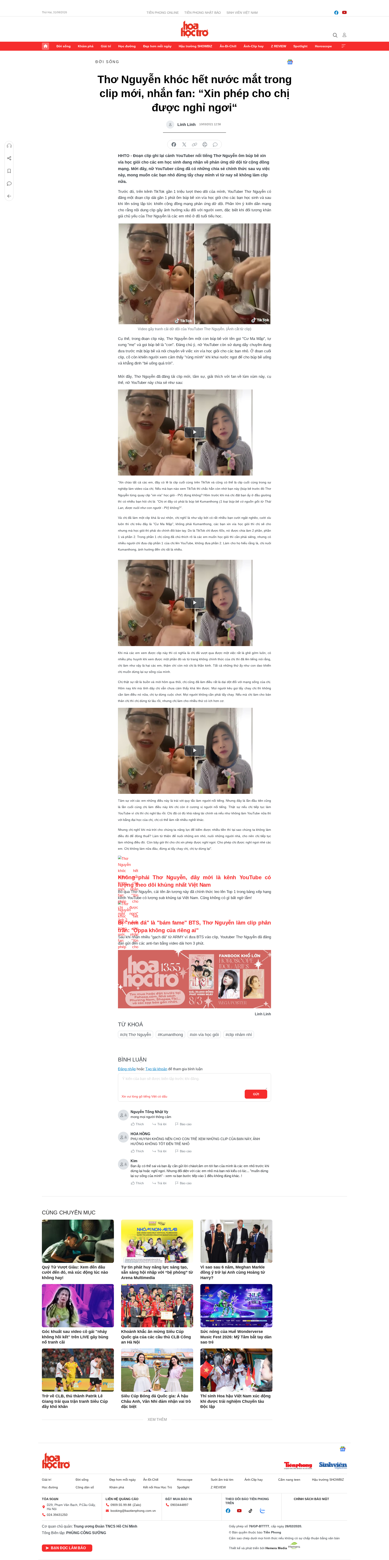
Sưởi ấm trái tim (222, 1479)
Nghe (9, 145)
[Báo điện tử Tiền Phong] (298, 1466)
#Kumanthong (170, 1034)
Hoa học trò (56, 1461)
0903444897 (179, 1505)
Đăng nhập (127, 1069)
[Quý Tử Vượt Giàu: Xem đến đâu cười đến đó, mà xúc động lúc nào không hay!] (78, 1241)
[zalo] (265, 1511)
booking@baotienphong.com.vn (133, 1510)
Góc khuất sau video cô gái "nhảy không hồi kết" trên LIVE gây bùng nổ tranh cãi (75, 1336)
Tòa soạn (50, 1499)
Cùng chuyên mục (68, 1212)
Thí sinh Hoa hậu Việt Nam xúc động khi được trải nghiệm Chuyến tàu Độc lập (235, 1401)
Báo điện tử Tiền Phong (195, 29)
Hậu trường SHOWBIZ (195, 46)
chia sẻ (173, 144)
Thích (140, 1124)
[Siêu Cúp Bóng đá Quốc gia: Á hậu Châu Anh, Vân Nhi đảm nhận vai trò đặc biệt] (157, 1370)
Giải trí (106, 46)
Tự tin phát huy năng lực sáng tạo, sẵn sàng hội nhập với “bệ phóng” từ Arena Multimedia (157, 1272)
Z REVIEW (278, 46)
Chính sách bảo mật (311, 1499)
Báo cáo (186, 1124)
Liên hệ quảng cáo (122, 1499)
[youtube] (344, 12)
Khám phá (85, 46)
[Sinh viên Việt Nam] (333, 1466)
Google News (290, 62)
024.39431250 (57, 1515)
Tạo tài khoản (156, 1069)
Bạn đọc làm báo (68, 1548)
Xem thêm (343, 46)
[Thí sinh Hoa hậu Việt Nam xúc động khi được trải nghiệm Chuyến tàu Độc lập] (236, 1370)
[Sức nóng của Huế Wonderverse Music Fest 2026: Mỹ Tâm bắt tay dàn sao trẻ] (236, 1305)
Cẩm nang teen (289, 1479)
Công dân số (85, 1487)
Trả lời (161, 1124)
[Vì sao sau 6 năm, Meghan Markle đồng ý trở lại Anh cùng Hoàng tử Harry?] (236, 1241)
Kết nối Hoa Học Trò (157, 1487)
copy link (194, 144)
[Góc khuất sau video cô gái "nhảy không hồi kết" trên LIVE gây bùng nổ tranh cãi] (78, 1305)
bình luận (215, 144)
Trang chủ (45, 46)
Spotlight (300, 46)
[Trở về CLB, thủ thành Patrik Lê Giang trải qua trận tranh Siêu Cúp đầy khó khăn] (78, 1370)
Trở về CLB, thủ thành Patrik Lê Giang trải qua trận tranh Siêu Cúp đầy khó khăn (75, 1401)
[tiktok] (253, 1511)
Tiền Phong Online (163, 12)
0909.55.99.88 (121, 1505)
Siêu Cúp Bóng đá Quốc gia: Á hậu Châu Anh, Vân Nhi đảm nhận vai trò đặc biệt (156, 1401)
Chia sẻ (9, 158)
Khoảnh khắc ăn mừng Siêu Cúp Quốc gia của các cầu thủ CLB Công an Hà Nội (156, 1336)
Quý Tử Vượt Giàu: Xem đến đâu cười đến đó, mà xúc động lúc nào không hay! (75, 1272)
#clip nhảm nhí (239, 1034)
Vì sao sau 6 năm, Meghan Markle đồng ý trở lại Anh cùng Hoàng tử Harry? (232, 1272)
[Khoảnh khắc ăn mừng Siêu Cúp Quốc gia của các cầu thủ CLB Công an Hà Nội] (157, 1305)
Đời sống (64, 46)
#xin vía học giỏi (204, 1034)
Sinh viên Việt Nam (242, 12)
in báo (204, 144)
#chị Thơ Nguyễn (135, 1034)
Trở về (9, 196)
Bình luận (9, 183)
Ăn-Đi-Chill (228, 46)
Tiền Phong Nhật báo (202, 12)
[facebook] (336, 12)
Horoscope (323, 46)
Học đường (127, 46)
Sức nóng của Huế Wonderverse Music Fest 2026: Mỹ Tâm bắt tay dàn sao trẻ (235, 1336)
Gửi (256, 1094)
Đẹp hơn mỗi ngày (157, 46)
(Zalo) (137, 1505)
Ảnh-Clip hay (254, 46)
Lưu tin (9, 170)
